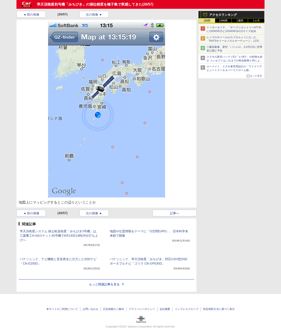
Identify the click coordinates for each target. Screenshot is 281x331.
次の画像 (92, 14)
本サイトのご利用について (62, 309)
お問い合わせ (90, 309)
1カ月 (256, 20)
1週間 (239, 20)
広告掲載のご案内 (113, 309)
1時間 (207, 20)
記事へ (174, 213)
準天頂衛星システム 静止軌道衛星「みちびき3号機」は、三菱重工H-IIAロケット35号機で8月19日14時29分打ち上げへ (59, 235)
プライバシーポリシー (142, 309)
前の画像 (33, 14)
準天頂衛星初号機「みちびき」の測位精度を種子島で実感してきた (89, 4)
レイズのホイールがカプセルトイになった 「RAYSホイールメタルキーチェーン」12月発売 (234, 41)
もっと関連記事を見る (104, 284)
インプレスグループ (186, 309)
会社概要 (165, 309)
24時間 (223, 20)
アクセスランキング (223, 14)
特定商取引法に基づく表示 (219, 309)
